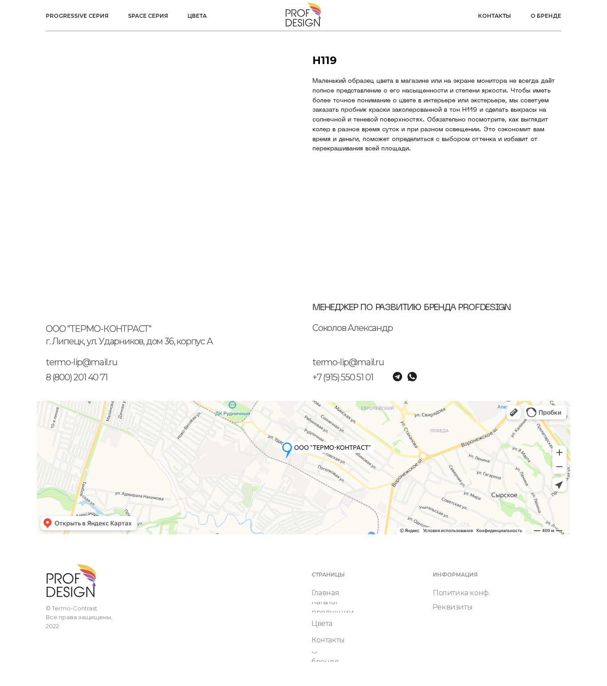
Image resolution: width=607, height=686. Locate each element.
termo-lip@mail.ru (81, 362)
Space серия (148, 15)
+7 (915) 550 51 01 (342, 377)
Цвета (197, 15)
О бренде (546, 15)
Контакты (494, 15)
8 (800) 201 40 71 (77, 377)
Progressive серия (77, 15)
